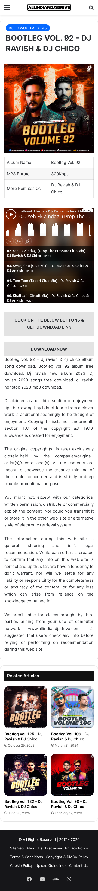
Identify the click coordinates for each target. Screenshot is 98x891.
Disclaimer (53, 848)
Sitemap (17, 848)
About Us (34, 848)
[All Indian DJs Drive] (49, 7)
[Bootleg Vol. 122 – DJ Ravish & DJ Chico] (25, 775)
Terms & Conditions (26, 857)
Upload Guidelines (50, 865)
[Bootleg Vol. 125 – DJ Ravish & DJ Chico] (25, 707)
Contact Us (78, 865)
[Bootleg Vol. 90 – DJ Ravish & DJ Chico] (72, 775)
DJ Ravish (60, 184)
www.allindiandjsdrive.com (53, 628)
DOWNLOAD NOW (49, 349)
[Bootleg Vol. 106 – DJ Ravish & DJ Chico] (72, 707)
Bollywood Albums (28, 28)
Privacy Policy (76, 848)
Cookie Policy (21, 865)
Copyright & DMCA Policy (67, 857)
